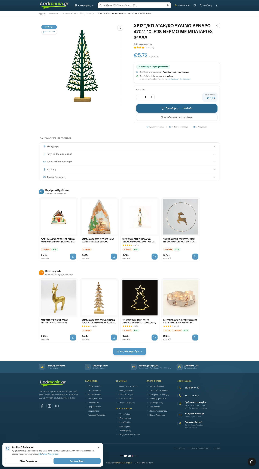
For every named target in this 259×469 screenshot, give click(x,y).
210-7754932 (185, 79)
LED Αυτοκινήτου (126, 398)
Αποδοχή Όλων (77, 461)
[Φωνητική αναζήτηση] (167, 5)
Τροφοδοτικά (93, 411)
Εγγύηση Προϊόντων (157, 398)
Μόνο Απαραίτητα (28, 461)
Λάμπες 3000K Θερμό (128, 386)
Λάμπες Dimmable (126, 390)
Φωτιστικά (53, 13)
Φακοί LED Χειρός (126, 394)
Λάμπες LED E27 (94, 386)
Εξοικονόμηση (124, 426)
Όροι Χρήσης (154, 407)
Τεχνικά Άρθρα (125, 422)
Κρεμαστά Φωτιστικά (96, 415)
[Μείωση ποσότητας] (139, 97)
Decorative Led (69, 13)
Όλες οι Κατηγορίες (127, 403)
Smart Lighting (125, 430)
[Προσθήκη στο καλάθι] (73, 257)
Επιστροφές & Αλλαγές (159, 394)
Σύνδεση (207, 5)
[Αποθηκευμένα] (194, 5)
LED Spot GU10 (94, 390)
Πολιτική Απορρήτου (158, 411)
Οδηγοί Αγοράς (125, 418)
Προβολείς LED (94, 407)
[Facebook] (42, 406)
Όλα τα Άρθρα (124, 414)
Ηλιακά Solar (93, 403)
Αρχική (42, 13)
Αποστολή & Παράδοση (159, 390)
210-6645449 (172, 79)
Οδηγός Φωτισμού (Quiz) (129, 434)
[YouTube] (57, 406)
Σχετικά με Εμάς (156, 403)
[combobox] (134, 5)
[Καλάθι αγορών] (217, 5)
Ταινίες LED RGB (95, 398)
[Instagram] (49, 406)
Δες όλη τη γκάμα (129, 351)
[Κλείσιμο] (98, 447)
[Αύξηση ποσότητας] (151, 97)
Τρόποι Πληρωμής (157, 386)
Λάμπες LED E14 (94, 394)
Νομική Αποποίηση (157, 415)
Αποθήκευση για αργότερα (178, 117)
